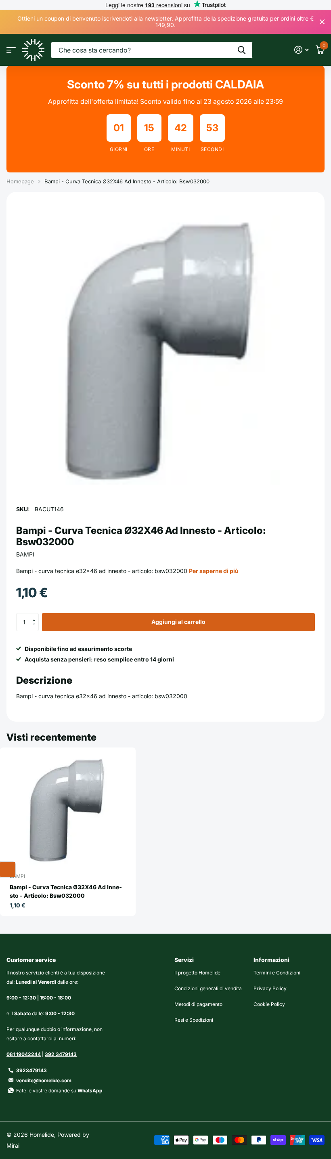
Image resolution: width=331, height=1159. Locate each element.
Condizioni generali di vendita (208, 988)
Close (322, 22)
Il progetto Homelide (197, 973)
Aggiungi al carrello (178, 621)
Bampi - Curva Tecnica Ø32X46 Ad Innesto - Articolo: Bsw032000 (66, 891)
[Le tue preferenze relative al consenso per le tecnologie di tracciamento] (7, 869)
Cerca (241, 50)
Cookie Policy (269, 1004)
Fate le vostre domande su (59, 1091)
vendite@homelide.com (43, 1080)
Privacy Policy (270, 988)
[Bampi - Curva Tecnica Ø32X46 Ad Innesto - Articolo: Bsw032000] (68, 809)
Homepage (20, 181)
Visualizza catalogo (11, 49)
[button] (36, 615)
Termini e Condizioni (276, 973)
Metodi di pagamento (198, 1004)
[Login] (301, 50)
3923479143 (31, 1070)
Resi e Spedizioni (193, 1020)
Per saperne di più (214, 570)
